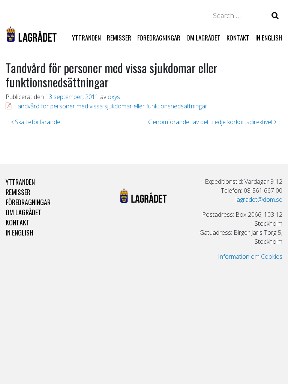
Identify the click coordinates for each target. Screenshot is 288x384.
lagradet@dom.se (259, 199)
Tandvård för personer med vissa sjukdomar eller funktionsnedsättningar (110, 106)
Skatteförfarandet (38, 122)
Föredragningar (158, 37)
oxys (114, 97)
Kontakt (237, 37)
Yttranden (86, 37)
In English (268, 37)
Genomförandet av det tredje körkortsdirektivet (211, 122)
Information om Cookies (250, 256)
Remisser (119, 37)
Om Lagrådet (203, 37)
